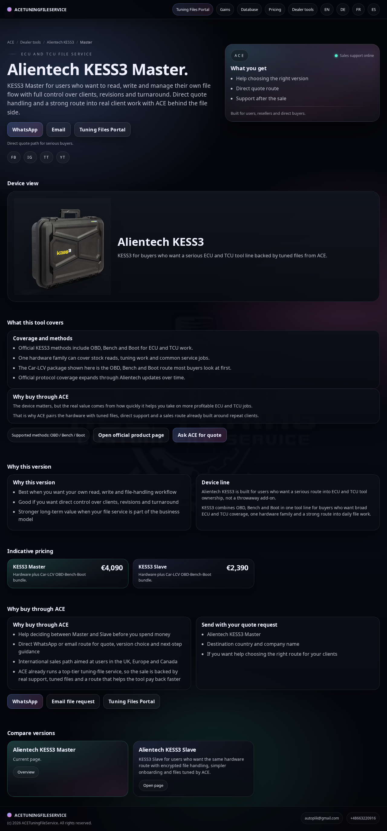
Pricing (275, 9)
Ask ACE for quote (199, 435)
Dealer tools (303, 9)
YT (63, 157)
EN (327, 9)
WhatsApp (25, 129)
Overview (26, 772)
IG (30, 157)
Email (59, 129)
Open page (153, 785)
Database (249, 9)
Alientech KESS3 (60, 42)
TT (46, 157)
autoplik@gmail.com (322, 818)
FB (14, 157)
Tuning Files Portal (192, 9)
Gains (225, 9)
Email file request (73, 701)
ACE (10, 42)
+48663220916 (363, 818)
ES (374, 9)
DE (342, 9)
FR (358, 9)
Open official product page (131, 435)
